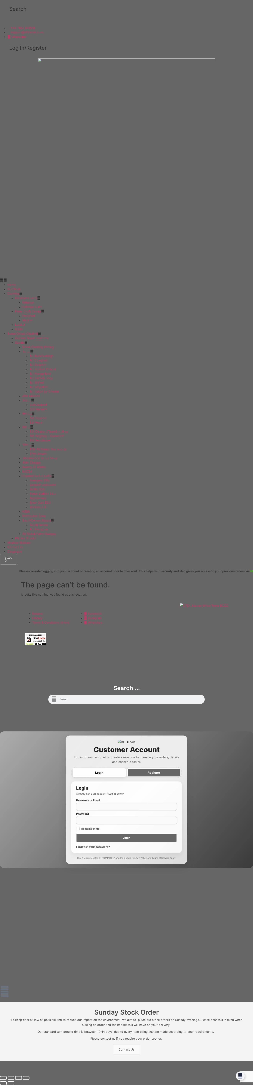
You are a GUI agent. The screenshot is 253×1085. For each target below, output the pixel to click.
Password (82, 814)
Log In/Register (28, 48)
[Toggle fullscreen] (11, 1078)
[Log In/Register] (4, 48)
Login (126, 837)
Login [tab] (99, 772)
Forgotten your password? (93, 846)
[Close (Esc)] (26, 1078)
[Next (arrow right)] (11, 1083)
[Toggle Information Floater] (240, 1075)
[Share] (18, 1078)
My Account (237, 571)
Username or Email (88, 800)
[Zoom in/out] (3, 1078)
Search (17, 9)
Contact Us (126, 1049)
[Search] (4, 9)
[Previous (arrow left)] (3, 1083)
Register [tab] (154, 772)
